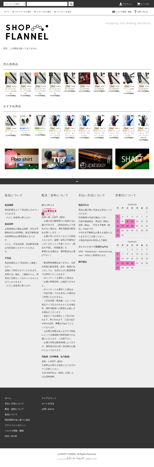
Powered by (61, 459)
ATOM (14, 436)
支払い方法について (14, 403)
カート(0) (144, 4)
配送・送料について (14, 409)
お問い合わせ (142, 12)
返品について (11, 414)
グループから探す (44, 12)
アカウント (127, 4)
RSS (7, 436)
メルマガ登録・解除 (123, 12)
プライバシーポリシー (15, 425)
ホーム (6, 12)
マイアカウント (49, 398)
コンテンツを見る (64, 12)
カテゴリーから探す (23, 12)
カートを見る (48, 403)
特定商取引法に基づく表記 (17, 420)
